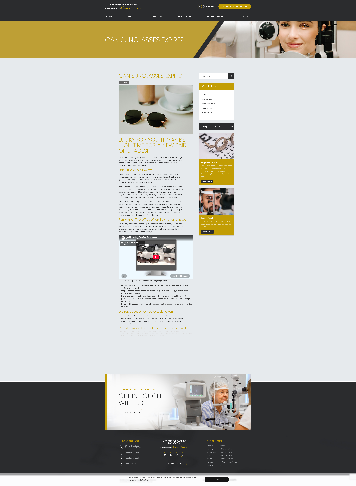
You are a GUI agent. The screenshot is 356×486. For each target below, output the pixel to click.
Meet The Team (208, 104)
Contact (245, 16)
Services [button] (156, 16)
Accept (216, 479)
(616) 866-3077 (132, 452)
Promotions (184, 16)
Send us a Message (133, 463)
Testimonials (207, 108)
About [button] (131, 16)
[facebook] (165, 454)
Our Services (207, 99)
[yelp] (183, 454)
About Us (206, 94)
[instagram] (171, 454)
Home (109, 16)
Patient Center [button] (215, 16)
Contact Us (207, 113)
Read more (206, 181)
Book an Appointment (131, 412)
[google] (177, 454)
